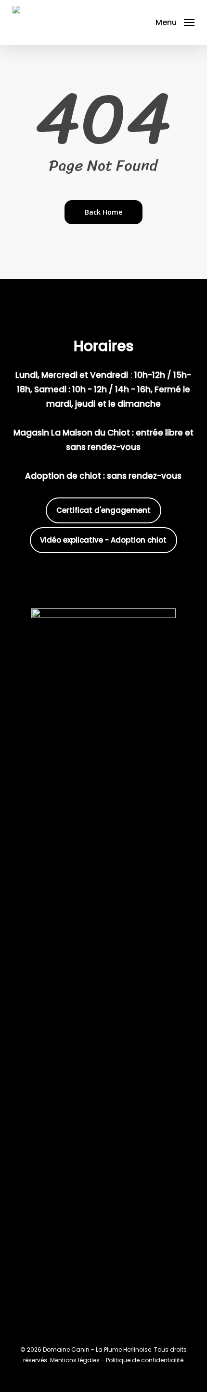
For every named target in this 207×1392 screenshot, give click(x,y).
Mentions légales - (78, 1360)
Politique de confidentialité (144, 1360)
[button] (174, 22)
